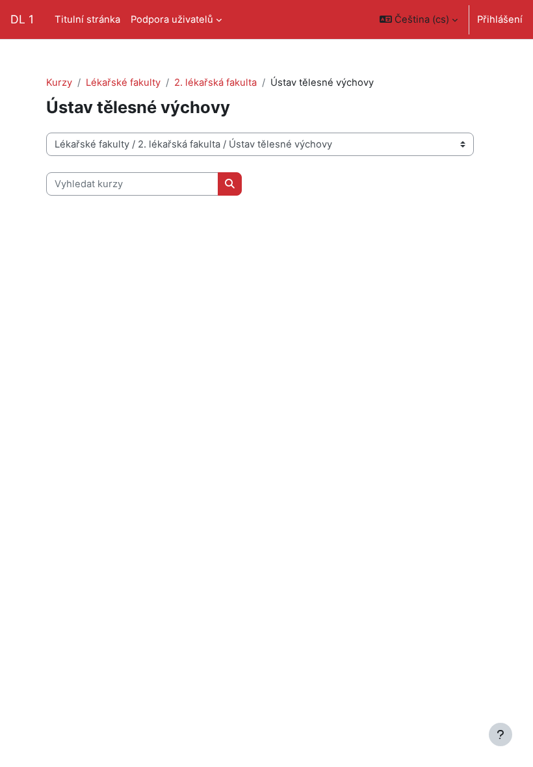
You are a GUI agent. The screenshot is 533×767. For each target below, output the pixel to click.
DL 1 (22, 19)
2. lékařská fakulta (215, 82)
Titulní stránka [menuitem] (87, 19)
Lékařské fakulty (123, 82)
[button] (418, 19)
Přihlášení (500, 19)
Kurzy (59, 82)
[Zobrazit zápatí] (500, 734)
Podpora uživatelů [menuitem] (172, 19)
